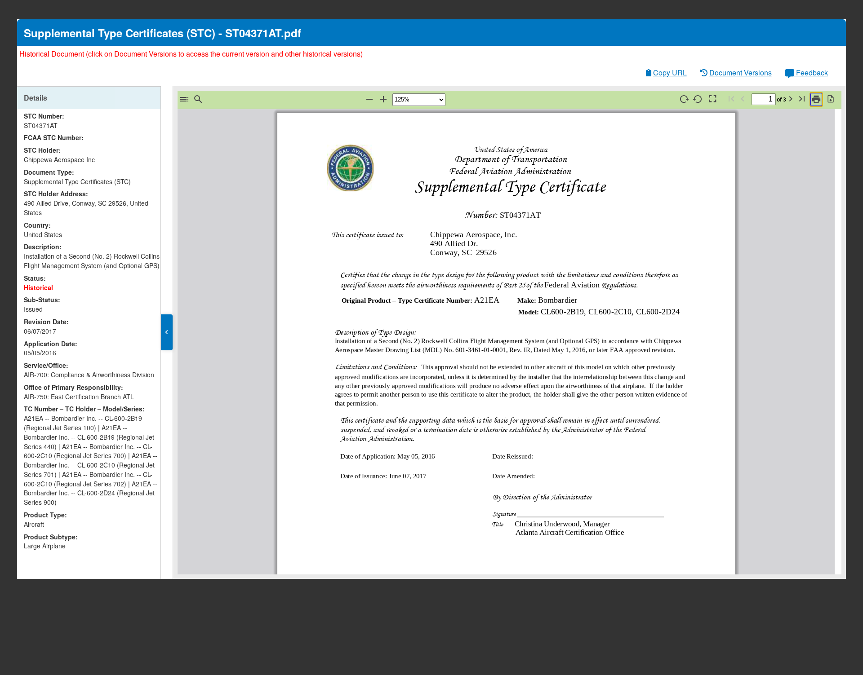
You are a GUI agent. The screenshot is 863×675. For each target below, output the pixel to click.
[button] (167, 332)
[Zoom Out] (369, 99)
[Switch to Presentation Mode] (712, 99)
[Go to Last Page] (801, 99)
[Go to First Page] (731, 99)
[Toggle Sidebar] (184, 99)
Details (35, 98)
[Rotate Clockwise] (684, 99)
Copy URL (670, 72)
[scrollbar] (158, 272)
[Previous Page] (742, 99)
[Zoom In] (383, 99)
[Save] (830, 99)
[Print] (816, 99)
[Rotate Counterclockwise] (698, 99)
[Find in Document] (198, 99)
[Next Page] (790, 99)
